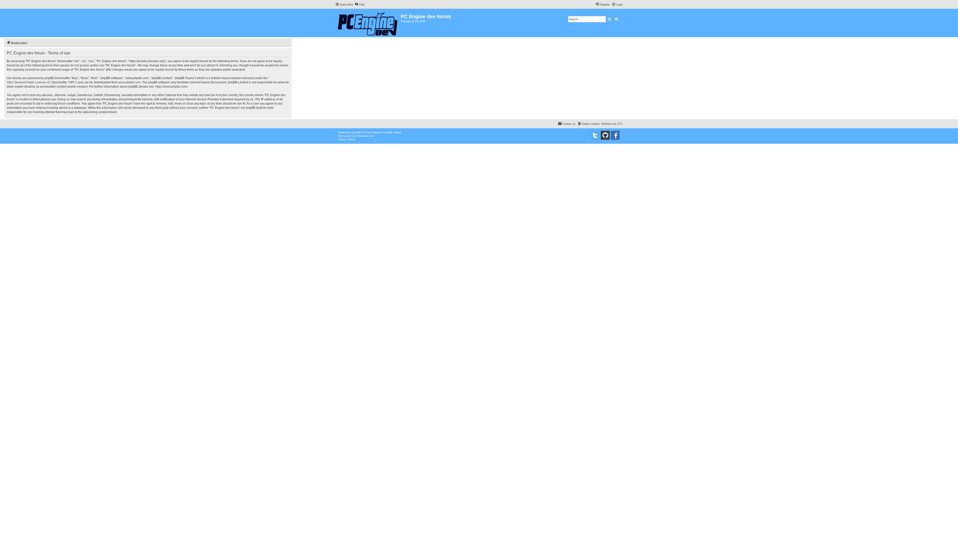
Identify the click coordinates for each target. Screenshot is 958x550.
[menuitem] (359, 4)
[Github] (605, 135)
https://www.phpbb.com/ (171, 86)
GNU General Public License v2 (28, 82)
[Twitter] (595, 135)
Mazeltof (363, 136)
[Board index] (368, 23)
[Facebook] (615, 135)
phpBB (356, 132)
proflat (348, 136)
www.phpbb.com (129, 82)
